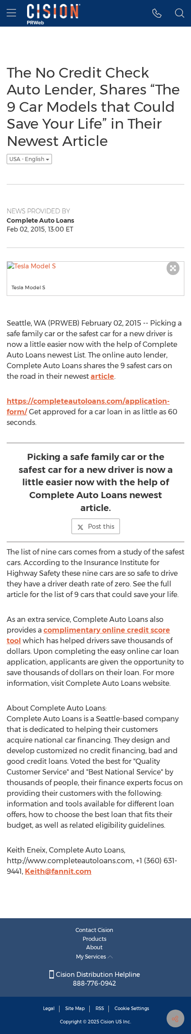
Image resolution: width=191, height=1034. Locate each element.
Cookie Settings (132, 1008)
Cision (107, 1022)
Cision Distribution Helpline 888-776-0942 (97, 979)
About (94, 947)
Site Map (75, 1008)
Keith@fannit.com (58, 871)
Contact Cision (94, 930)
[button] (157, 13)
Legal (49, 1008)
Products (95, 939)
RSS (100, 1008)
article (102, 376)
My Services (91, 956)
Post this (101, 527)
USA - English (27, 159)
